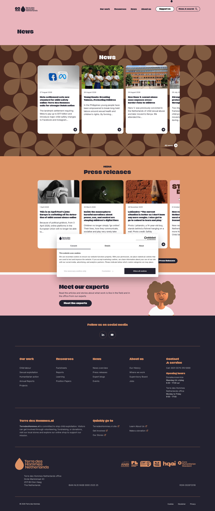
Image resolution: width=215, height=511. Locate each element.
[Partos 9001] (157, 464)
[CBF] (145, 464)
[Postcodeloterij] (134, 464)
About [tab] (141, 246)
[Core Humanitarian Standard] (187, 464)
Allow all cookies (140, 271)
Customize (106, 271)
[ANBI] (125, 464)
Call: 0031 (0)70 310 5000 (178, 368)
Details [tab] (107, 246)
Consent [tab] (73, 246)
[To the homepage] (32, 464)
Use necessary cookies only (75, 271)
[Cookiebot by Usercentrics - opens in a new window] (146, 238)
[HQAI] (169, 464)
